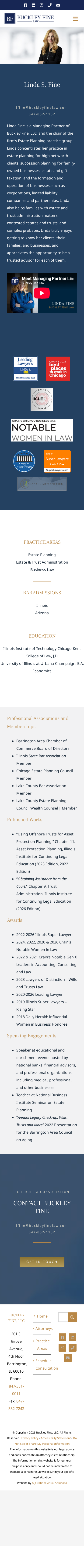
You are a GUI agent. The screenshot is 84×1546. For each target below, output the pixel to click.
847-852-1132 (42, 114)
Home (42, 1316)
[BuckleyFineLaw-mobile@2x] (29, 14)
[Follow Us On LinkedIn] (72, 1337)
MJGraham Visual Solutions (49, 1483)
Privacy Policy (29, 1438)
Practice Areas (42, 1344)
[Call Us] (50, 5)
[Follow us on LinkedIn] (33, 5)
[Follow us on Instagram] (41, 5)
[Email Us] (58, 5)
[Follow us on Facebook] (25, 5)
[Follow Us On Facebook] (62, 1337)
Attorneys (42, 1328)
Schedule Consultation (42, 1364)
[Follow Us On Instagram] (62, 1348)
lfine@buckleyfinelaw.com (42, 107)
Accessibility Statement (56, 1438)
